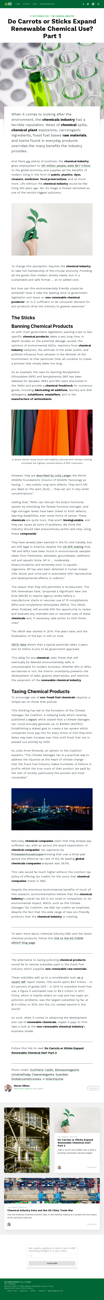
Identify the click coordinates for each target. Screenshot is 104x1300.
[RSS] (98, 4)
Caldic (49, 1069)
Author (26, 4)
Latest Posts (12, 1291)
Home (18, 4)
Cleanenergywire (43, 1074)
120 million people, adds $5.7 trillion (66, 165)
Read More (93, 1088)
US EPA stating (73, 546)
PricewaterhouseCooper (27, 854)
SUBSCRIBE (52, 1263)
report (32, 719)
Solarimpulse (54, 1078)
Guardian (62, 1074)
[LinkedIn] (93, 4)
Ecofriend (36, 1069)
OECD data (18, 644)
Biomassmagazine (67, 1069)
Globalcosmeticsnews (26, 1078)
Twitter (33, 1291)
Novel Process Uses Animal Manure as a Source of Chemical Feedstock (26, 1138)
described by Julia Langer (53, 475)
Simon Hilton (22, 1085)
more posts (24, 1088)
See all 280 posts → (27, 1168)
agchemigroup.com (55, 1291)
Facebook (23, 1291)
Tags (35, 4)
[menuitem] (18, 4)
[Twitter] (87, 4)
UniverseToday (20, 1074)
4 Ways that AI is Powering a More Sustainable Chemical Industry (26, 1148)
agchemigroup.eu (47, 4)
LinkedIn (41, 1291)
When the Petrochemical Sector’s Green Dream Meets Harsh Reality (26, 1159)
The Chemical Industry (62, 16)
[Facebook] (83, 4)
